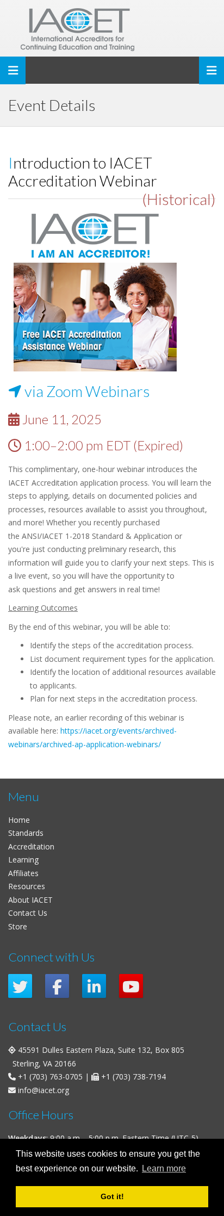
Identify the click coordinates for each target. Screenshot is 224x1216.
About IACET (30, 900)
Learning (23, 859)
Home (19, 820)
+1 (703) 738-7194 (133, 1076)
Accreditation (31, 846)
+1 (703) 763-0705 (50, 1076)
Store (17, 926)
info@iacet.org (43, 1090)
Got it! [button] (112, 1196)
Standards (25, 833)
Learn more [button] (164, 1168)
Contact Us (27, 913)
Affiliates (23, 873)
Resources (26, 886)
